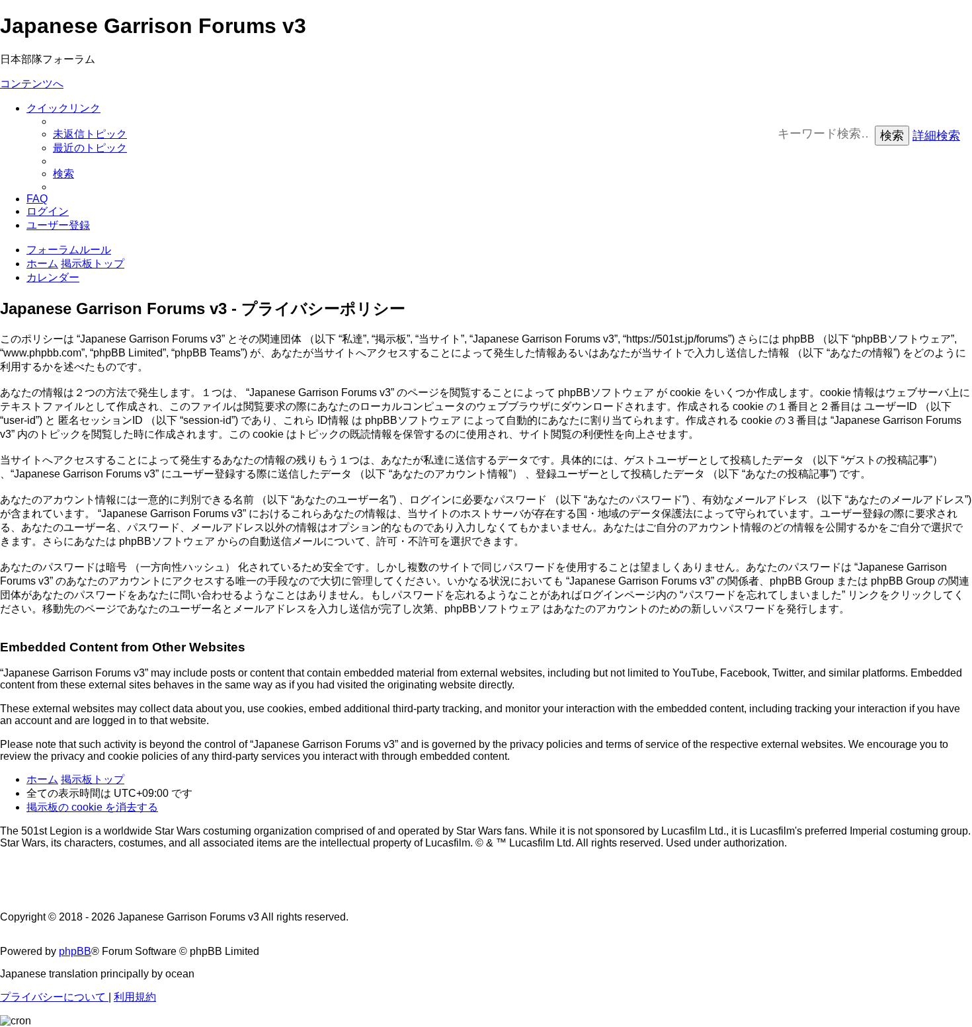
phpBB (75, 951)
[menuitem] (90, 134)
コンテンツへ (31, 83)
